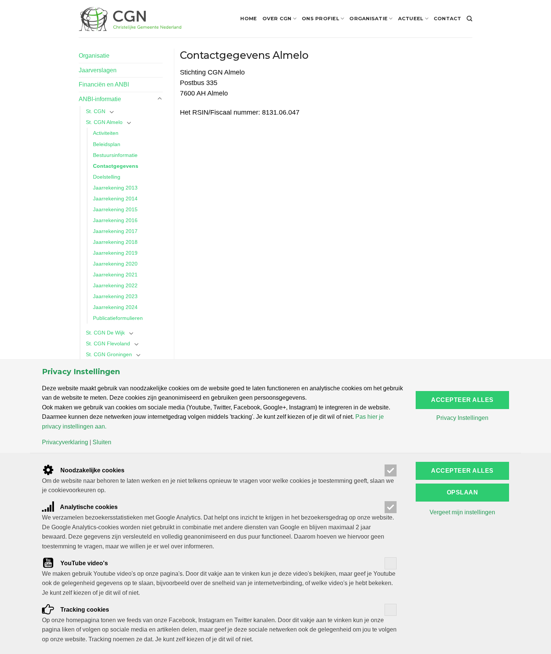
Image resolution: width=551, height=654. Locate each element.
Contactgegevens (115, 166)
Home (248, 18)
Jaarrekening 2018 (115, 242)
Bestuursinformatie (115, 155)
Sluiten (102, 442)
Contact (447, 18)
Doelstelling (106, 177)
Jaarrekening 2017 (115, 231)
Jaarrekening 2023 (115, 296)
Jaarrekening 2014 (115, 199)
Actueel (411, 18)
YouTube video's (83, 563)
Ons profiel (320, 18)
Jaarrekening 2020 (115, 264)
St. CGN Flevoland (108, 343)
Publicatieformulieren (118, 318)
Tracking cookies (84, 609)
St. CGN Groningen (109, 354)
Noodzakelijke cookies (91, 470)
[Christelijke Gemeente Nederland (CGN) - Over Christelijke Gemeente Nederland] (130, 18)
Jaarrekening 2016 (115, 220)
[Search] (469, 19)
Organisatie (368, 18)
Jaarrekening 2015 (115, 209)
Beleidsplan (106, 144)
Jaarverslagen (98, 70)
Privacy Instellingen (462, 418)
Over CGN (277, 18)
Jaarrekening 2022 (115, 285)
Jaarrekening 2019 (115, 253)
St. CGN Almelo (104, 122)
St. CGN (95, 111)
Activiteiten (105, 133)
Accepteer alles (462, 400)
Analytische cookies (88, 507)
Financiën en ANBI (104, 84)
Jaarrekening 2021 (115, 275)
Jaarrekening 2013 (115, 188)
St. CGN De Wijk (105, 333)
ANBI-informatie (100, 99)
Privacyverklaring (65, 442)
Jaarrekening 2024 (115, 307)
